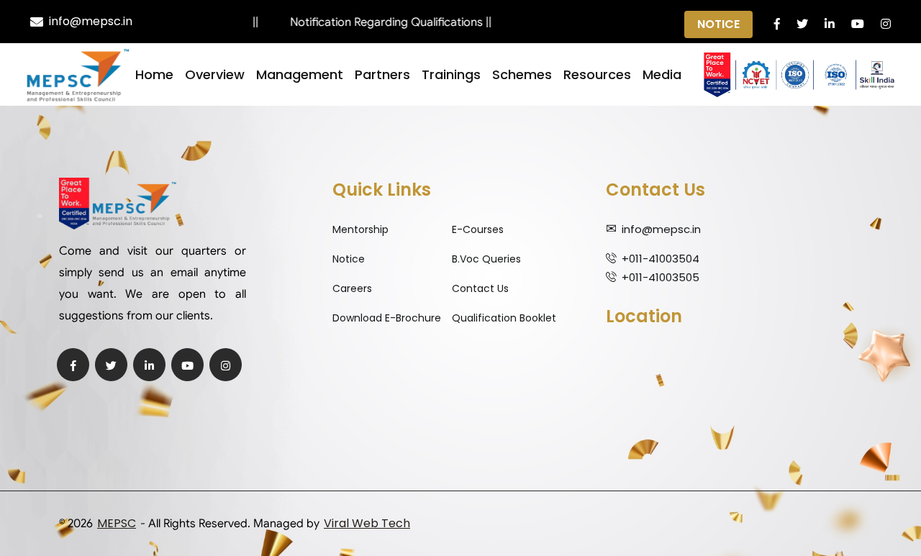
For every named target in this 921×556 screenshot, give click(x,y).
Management (299, 74)
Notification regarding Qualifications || (378, 22)
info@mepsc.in (90, 21)
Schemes (522, 74)
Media (662, 74)
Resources (597, 74)
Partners (382, 74)
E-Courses (478, 229)
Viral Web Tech (367, 523)
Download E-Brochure (386, 318)
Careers (352, 288)
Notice (718, 24)
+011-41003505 (660, 277)
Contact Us (480, 288)
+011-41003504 (660, 258)
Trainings (451, 74)
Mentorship (360, 229)
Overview (215, 74)
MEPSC (116, 523)
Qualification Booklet (504, 318)
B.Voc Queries (486, 259)
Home (154, 74)
